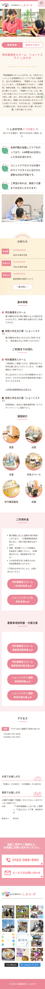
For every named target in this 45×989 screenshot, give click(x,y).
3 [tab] (24, 224)
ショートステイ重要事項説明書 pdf (22, 679)
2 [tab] (21, 224)
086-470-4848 (13, 734)
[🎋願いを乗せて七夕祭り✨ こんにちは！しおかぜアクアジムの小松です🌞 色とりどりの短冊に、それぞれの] (22, 940)
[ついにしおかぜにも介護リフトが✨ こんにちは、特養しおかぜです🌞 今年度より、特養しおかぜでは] (36, 926)
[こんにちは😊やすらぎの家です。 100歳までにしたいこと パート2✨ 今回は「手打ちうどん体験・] (36, 940)
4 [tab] (28, 224)
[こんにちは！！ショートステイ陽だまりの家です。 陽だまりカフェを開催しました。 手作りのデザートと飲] (8, 954)
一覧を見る (21, 287)
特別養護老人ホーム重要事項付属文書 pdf (22, 664)
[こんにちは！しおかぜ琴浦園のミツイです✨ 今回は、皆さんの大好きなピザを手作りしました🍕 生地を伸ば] (22, 954)
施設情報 (12, 45)
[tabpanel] (22, 208)
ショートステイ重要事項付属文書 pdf (22, 695)
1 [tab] (17, 224)
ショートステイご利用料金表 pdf (22, 599)
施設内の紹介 (33, 45)
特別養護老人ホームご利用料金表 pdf (22, 584)
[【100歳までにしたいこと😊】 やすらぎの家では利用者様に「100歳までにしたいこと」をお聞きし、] (36, 954)
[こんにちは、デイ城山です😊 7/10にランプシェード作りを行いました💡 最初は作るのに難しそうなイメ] (8, 940)
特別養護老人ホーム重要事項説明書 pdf (22, 648)
